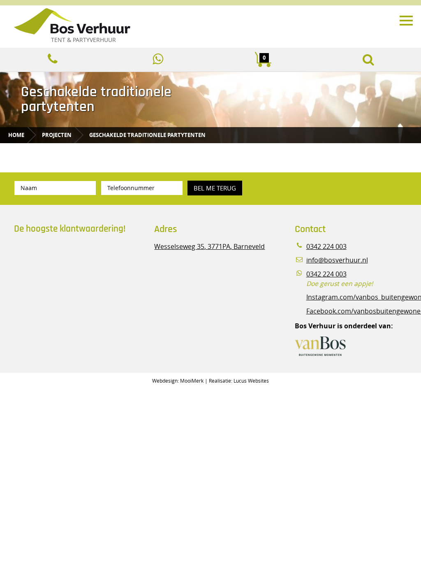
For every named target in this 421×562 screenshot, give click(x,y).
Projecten (57, 135)
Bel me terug (215, 188)
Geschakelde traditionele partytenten (147, 135)
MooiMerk (192, 380)
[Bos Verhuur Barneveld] (186, 21)
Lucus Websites (251, 380)
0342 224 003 (326, 246)
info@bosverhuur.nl (337, 260)
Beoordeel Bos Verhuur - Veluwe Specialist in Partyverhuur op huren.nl (65, 275)
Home (16, 135)
